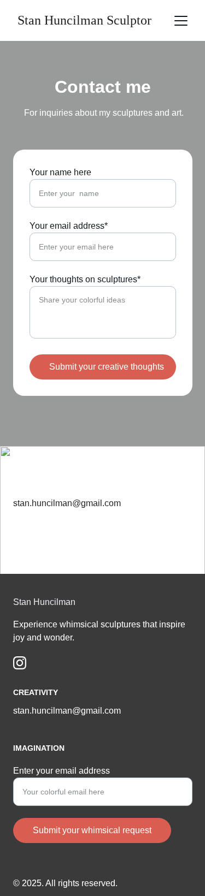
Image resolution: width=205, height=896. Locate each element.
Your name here (60, 172)
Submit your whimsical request (92, 830)
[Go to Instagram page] (19, 662)
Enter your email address (61, 770)
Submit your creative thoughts (106, 366)
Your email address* (69, 225)
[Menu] (181, 21)
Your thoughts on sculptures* (85, 279)
